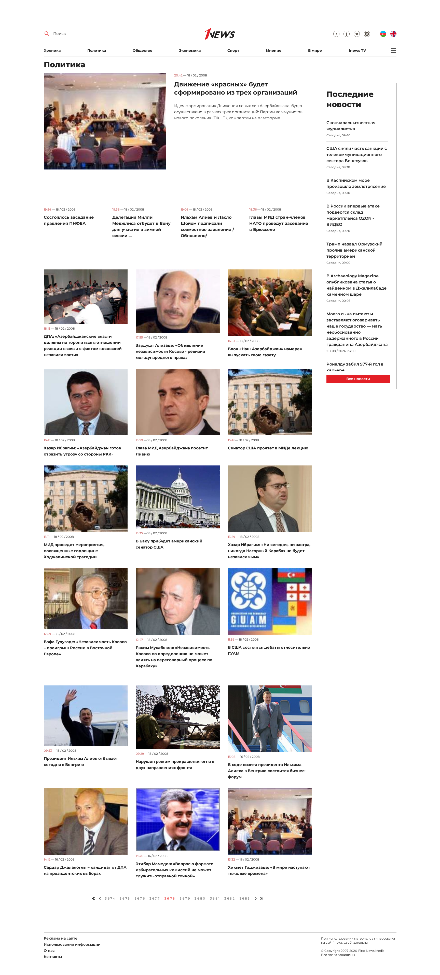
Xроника (52, 50)
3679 (185, 898)
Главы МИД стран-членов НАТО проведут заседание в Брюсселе (278, 223)
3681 (215, 898)
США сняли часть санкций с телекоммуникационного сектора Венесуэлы (356, 154)
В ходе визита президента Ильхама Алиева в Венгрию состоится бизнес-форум (267, 770)
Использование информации (72, 944)
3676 (140, 898)
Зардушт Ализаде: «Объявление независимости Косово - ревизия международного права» (170, 351)
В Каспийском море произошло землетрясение (356, 183)
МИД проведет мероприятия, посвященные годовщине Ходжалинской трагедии (74, 550)
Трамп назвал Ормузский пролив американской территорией (354, 250)
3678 (170, 898)
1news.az (340, 942)
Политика (96, 50)
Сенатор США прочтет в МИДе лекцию (268, 448)
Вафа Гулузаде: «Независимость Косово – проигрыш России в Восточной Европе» (85, 647)
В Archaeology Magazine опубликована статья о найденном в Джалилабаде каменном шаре (356, 285)
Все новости (358, 378)
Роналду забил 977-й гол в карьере (354, 367)
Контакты (53, 956)
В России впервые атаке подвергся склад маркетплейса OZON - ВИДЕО (353, 215)
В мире (315, 50)
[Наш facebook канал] (346, 34)
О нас (49, 950)
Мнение (273, 50)
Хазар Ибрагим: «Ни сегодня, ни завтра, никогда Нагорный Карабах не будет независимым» (269, 550)
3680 (200, 898)
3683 (245, 898)
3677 (154, 898)
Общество (142, 50)
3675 (125, 898)
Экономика (190, 50)
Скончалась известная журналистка (351, 125)
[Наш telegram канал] (357, 34)
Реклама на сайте (60, 938)
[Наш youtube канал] (336, 34)
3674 (110, 898)
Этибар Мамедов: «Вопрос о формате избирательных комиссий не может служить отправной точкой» (174, 869)
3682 (229, 898)
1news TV (357, 50)
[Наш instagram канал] (367, 34)
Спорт (233, 50)
